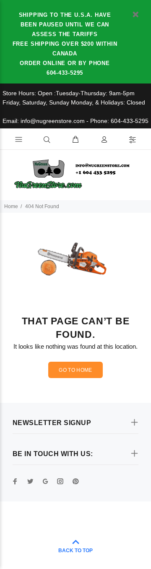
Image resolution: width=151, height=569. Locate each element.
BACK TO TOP (75, 550)
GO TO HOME (75, 370)
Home (11, 206)
